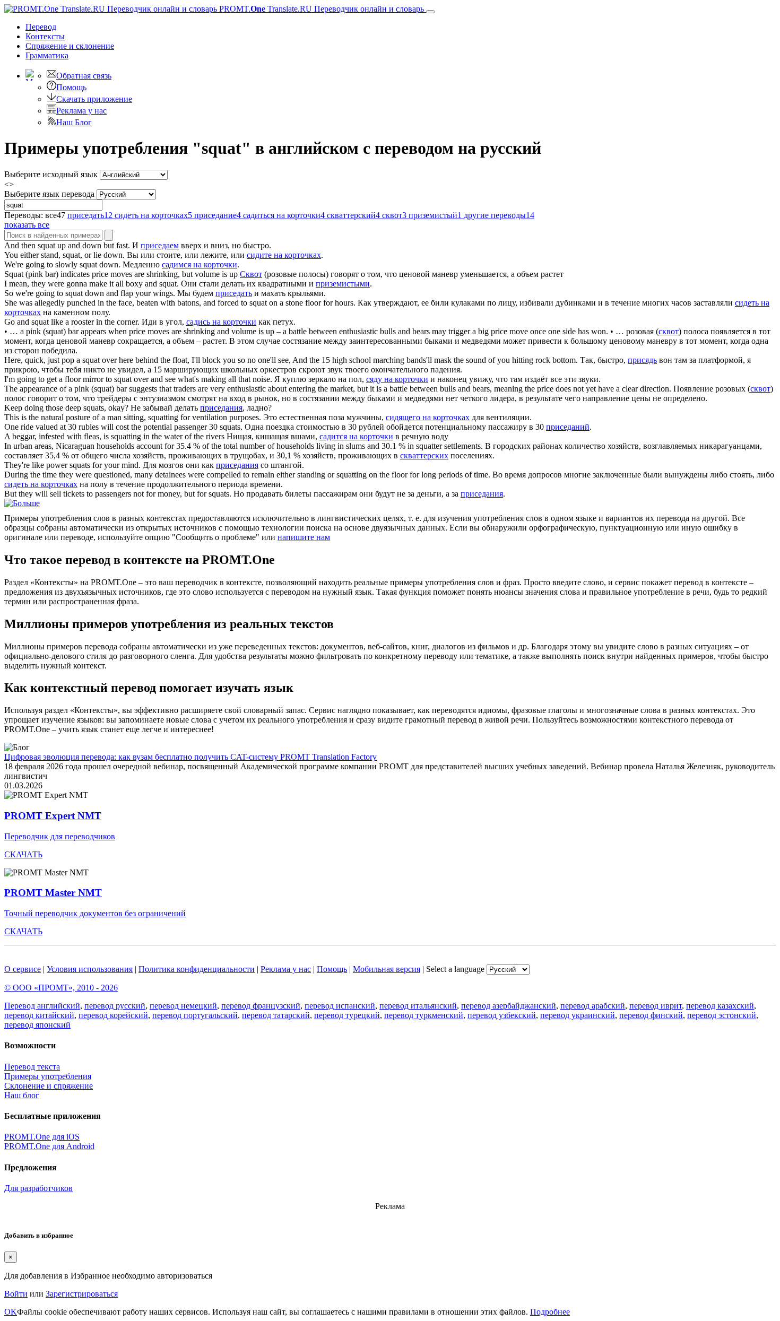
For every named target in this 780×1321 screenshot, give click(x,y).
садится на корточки (356, 436)
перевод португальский (195, 1015)
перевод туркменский (423, 1015)
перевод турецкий (347, 1015)
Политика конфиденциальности (196, 969)
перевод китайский (39, 1015)
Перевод (40, 26)
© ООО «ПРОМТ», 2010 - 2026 (61, 987)
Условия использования (90, 969)
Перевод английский (42, 1005)
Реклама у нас (81, 110)
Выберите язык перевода (49, 193)
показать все (26, 224)
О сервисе (22, 969)
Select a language (455, 969)
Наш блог (21, 1095)
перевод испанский (340, 1005)
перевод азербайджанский (508, 1005)
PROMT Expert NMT (52, 815)
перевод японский (37, 1024)
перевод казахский (720, 1005)
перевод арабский (592, 1005)
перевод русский (114, 1005)
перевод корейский (113, 1015)
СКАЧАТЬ (23, 854)
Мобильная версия (386, 969)
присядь (642, 359)
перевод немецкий (183, 1005)
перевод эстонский (721, 1015)
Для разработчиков (38, 1188)
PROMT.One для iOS (42, 1136)
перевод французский (260, 1005)
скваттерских (424, 455)
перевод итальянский (418, 1005)
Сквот (251, 274)
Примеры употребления (47, 1076)
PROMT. (320, 8)
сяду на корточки (397, 379)
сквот (668, 331)
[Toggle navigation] (430, 11)
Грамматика (46, 55)
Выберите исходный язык (51, 174)
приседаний (568, 426)
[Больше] (22, 503)
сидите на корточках (284, 254)
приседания (221, 407)
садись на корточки (221, 321)
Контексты (45, 36)
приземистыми (343, 283)
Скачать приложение (94, 98)
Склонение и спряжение (48, 1085)
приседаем (160, 245)
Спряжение (69, 45)
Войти (16, 1293)
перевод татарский (276, 1015)
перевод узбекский (501, 1015)
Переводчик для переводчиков (59, 836)
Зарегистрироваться (82, 1293)
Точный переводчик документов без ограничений (95, 913)
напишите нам (304, 537)
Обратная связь (83, 75)
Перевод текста (32, 1066)
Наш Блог (74, 122)
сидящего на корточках (428, 417)
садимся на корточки (199, 264)
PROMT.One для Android (49, 1146)
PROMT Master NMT (53, 892)
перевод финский (651, 1015)
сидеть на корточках (40, 484)
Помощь (71, 87)
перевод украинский (577, 1015)
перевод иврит (655, 1005)
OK (10, 1311)
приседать (233, 293)
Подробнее (550, 1311)
